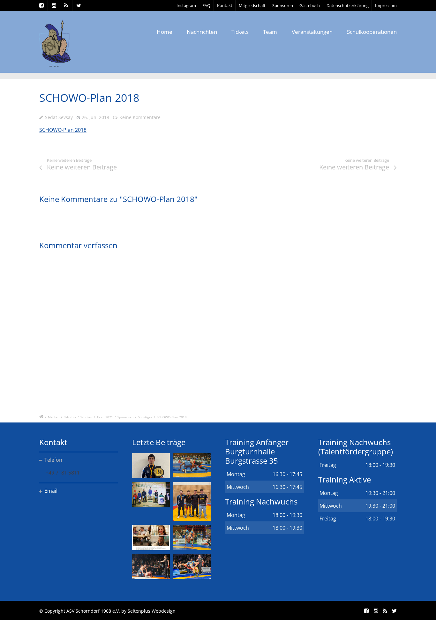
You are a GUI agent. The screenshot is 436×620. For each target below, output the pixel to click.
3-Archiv (70, 417)
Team (270, 31)
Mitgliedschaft (252, 5)
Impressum (386, 5)
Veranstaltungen (312, 31)
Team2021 (105, 417)
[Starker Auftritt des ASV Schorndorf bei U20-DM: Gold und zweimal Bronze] (192, 501)
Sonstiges (145, 417)
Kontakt (224, 5)
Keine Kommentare (140, 117)
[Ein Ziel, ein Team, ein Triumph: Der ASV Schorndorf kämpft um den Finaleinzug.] (192, 566)
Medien (53, 417)
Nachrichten (202, 31)
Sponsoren (282, 5)
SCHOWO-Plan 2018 (62, 129)
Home (164, 31)
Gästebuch (309, 5)
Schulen (86, 417)
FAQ (206, 5)
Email (50, 490)
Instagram (186, 5)
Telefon (53, 459)
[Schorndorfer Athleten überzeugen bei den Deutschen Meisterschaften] (151, 465)
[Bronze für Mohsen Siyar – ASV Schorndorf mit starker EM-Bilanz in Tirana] (192, 465)
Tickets (240, 31)
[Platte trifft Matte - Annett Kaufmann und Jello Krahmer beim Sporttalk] (151, 537)
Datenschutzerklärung (348, 5)
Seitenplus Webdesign (152, 611)
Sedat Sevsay (59, 117)
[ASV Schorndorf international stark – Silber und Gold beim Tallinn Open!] (151, 494)
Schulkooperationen (372, 31)
